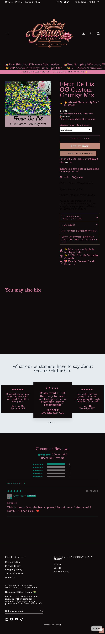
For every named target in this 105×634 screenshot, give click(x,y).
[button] (80, 115)
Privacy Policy (13, 566)
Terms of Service (14, 573)
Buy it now (80, 146)
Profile (18, 2)
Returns (68, 224)
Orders (9, 2)
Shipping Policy (13, 569)
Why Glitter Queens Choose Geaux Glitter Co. (79, 239)
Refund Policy (32, 2)
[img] (14, 491)
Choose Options (15, 336)
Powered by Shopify (52, 624)
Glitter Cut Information (72, 217)
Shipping (65, 119)
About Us (10, 577)
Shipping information (79, 231)
